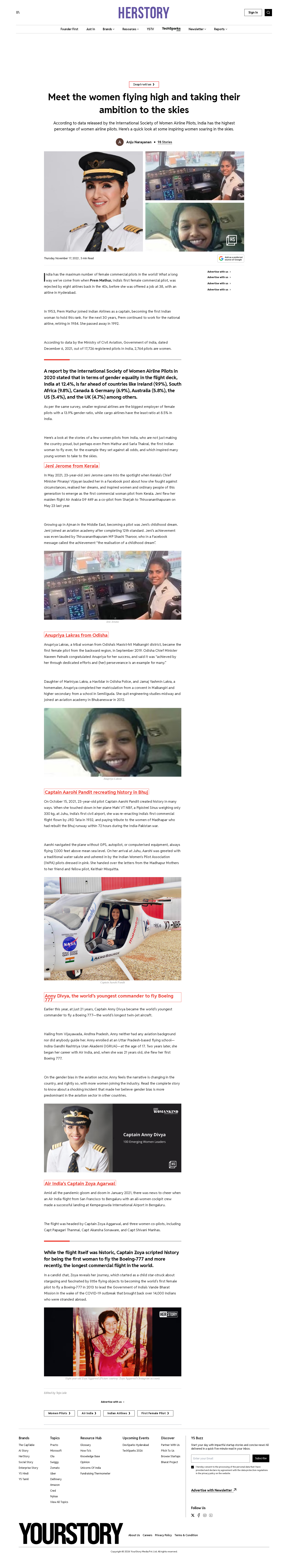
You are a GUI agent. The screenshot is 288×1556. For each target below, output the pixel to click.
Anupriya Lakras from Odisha (76, 634)
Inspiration (142, 84)
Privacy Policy (163, 1535)
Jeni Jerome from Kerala (71, 465)
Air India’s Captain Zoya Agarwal (80, 1183)
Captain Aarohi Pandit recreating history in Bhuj (96, 791)
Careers (147, 1535)
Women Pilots (58, 1413)
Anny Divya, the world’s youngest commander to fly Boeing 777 (109, 997)
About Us (134, 1535)
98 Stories (165, 142)
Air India (87, 1413)
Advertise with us (111, 1401)
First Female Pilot (154, 1413)
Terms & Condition (186, 1535)
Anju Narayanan (139, 142)
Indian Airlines (117, 1413)
